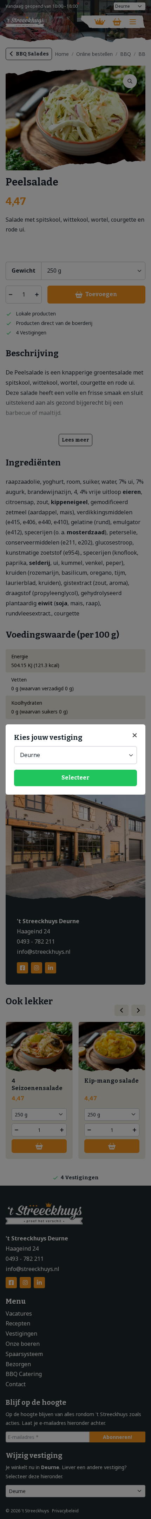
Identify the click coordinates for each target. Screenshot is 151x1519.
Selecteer (75, 777)
